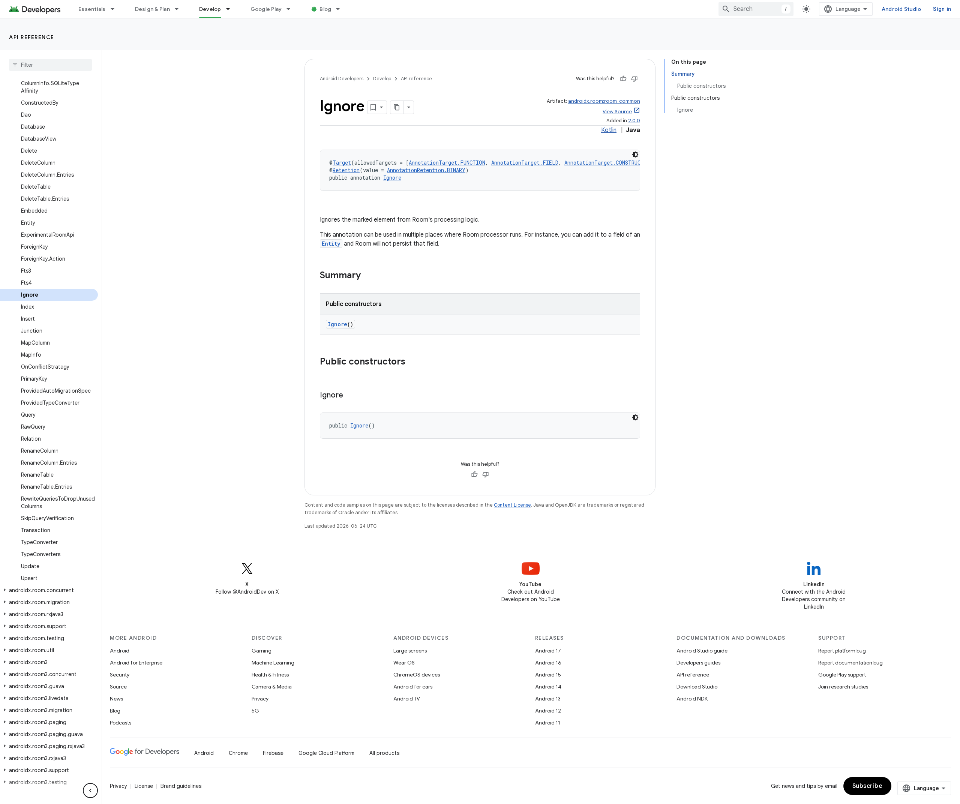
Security (119, 674)
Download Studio (696, 686)
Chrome (238, 753)
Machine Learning (273, 662)
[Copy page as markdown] (397, 107)
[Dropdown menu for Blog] (341, 9)
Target (342, 162)
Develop (210, 9)
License (144, 786)
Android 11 (547, 722)
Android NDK (692, 698)
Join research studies (843, 686)
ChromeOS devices (416, 674)
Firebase (273, 753)
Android (119, 650)
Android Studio (901, 9)
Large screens (410, 650)
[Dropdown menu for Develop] (231, 9)
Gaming (262, 650)
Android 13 (548, 698)
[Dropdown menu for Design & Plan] (180, 9)
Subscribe (867, 786)
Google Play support (842, 674)
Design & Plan (152, 9)
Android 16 (548, 662)
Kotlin (608, 130)
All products (384, 753)
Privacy (260, 698)
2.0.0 (634, 120)
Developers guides (698, 662)
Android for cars (412, 686)
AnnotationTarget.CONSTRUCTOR (607, 162)
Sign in (942, 9)
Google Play (266, 9)
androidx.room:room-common (604, 101)
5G (255, 710)
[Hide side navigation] (90, 790)
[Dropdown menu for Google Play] (292, 9)
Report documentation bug (850, 662)
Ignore (392, 177)
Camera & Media (272, 686)
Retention (346, 170)
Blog (325, 9)
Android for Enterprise (136, 662)
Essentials (92, 9)
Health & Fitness (270, 674)
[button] (49, 590)
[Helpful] (623, 78)
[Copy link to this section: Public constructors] (412, 362)
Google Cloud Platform (326, 753)
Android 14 (548, 686)
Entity (331, 243)
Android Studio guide (702, 650)
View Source (617, 111)
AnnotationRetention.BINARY (426, 170)
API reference (31, 37)
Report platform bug (842, 650)
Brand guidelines (180, 786)
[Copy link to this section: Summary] (368, 276)
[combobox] (756, 9)
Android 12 (548, 710)
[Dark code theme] (635, 154)
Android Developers (341, 78)
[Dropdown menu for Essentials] (116, 9)
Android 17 (548, 650)
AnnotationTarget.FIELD (524, 162)
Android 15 (548, 674)
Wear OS (404, 662)
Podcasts (120, 722)
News (116, 698)
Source (118, 686)
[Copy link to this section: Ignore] (350, 395)
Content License (512, 505)
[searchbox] (50, 65)
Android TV (406, 698)
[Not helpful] (634, 78)
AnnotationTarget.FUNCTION (447, 162)
